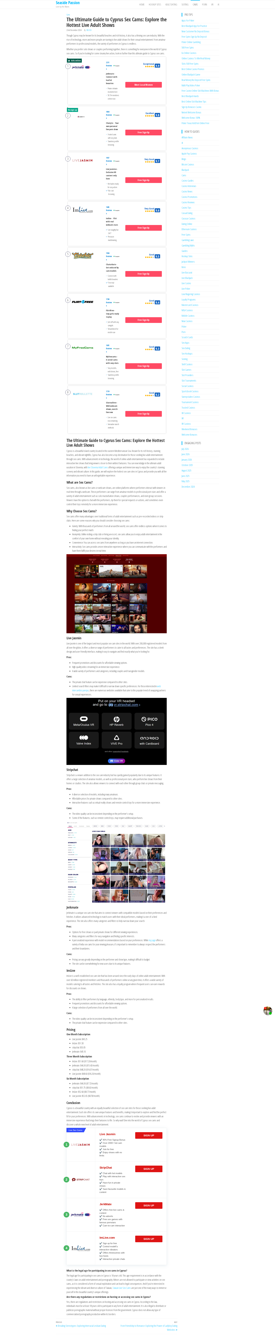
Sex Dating (186, 348)
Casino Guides (188, 180)
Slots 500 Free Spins (190, 63)
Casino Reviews (188, 202)
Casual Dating (187, 213)
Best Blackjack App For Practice (194, 26)
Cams (195, 4)
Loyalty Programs (189, 299)
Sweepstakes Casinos (191, 396)
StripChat (106, 1167)
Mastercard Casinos (190, 305)
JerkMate (106, 1204)
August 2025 (186, 470)
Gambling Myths (188, 245)
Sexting (184, 4)
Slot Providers (188, 375)
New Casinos (187, 321)
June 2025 (185, 476)
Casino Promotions (189, 197)
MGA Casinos (187, 310)
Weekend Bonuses (190, 429)
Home (142, 4)
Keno (184, 267)
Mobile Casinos (188, 315)
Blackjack (185, 170)
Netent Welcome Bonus (191, 112)
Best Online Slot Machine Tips (194, 101)
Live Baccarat (187, 272)
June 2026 (185, 454)
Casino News (187, 191)
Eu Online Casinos (189, 53)
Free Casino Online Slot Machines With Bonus (200, 90)
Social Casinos (188, 386)
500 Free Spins (188, 47)
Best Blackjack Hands (190, 96)
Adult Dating (171, 4)
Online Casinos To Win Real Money (196, 58)
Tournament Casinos (190, 402)
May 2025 (185, 481)
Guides (185, 251)
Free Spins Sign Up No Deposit (194, 36)
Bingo (184, 159)
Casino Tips (186, 207)
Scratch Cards (187, 337)
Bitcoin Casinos (188, 164)
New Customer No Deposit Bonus (195, 31)
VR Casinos (186, 423)
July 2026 (185, 449)
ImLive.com (107, 1237)
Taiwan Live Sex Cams (122, 1288)
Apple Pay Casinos (189, 153)
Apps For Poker (188, 20)
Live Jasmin (107, 1134)
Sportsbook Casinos (190, 391)
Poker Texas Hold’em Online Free (195, 123)
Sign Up (149, 1135)
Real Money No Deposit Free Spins (196, 80)
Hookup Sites (155, 4)
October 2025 (187, 465)
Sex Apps (185, 342)
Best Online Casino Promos (193, 69)
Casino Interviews (189, 186)
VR (212, 4)
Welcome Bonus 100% (191, 117)
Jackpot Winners (188, 261)
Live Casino (186, 283)
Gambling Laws (188, 240)
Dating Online (187, 224)
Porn (204, 4)
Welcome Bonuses (189, 434)
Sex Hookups (187, 353)
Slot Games (186, 369)
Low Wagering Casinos (191, 294)
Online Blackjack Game (191, 74)
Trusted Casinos (188, 407)
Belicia (89, 30)
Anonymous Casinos (190, 148)
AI (218, 4)
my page (152, 940)
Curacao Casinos (189, 218)
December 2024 (188, 486)
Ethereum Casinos (189, 229)
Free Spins (186, 234)
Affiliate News (187, 137)
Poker (184, 326)
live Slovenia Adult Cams (98, 467)
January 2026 (187, 459)
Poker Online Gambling (191, 42)
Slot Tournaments (189, 380)
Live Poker (186, 288)
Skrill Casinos (187, 364)
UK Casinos (186, 413)
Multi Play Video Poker (191, 85)
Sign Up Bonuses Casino (192, 107)
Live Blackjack (187, 278)
